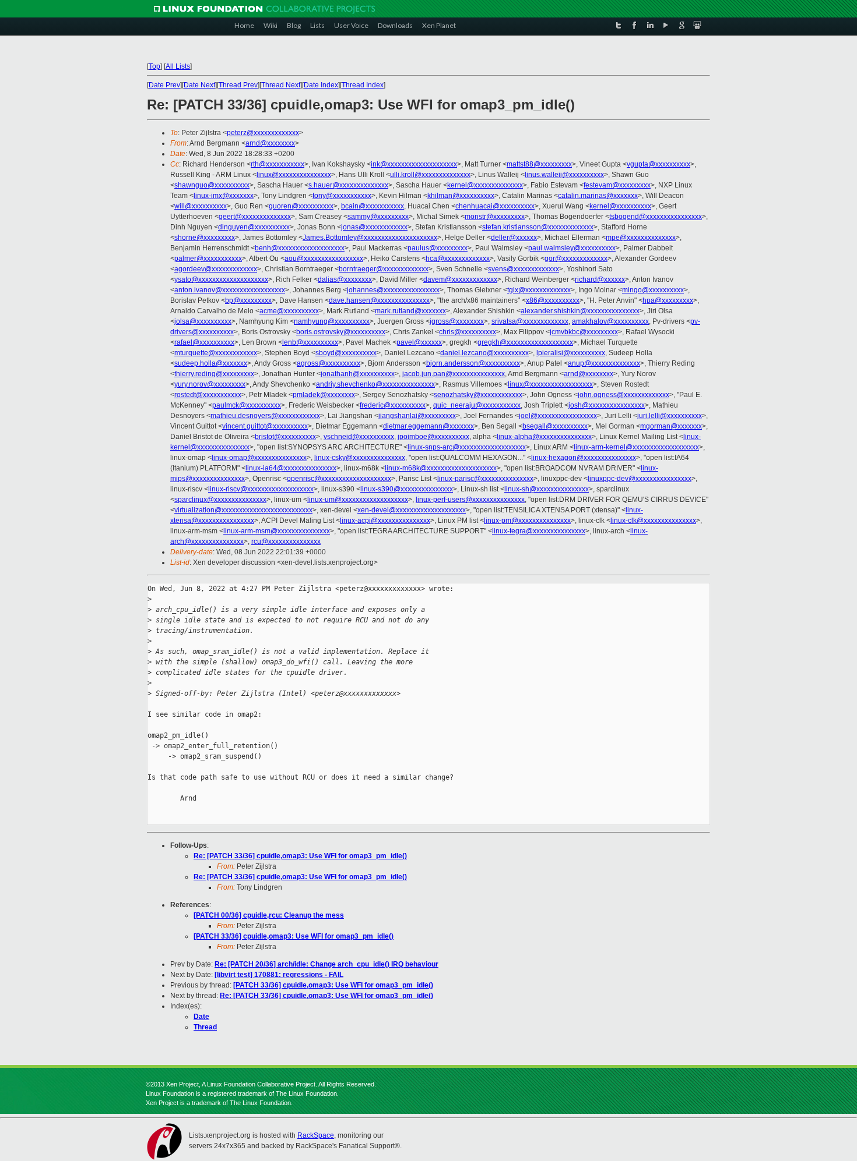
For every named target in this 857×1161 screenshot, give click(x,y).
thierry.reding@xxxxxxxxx (214, 374)
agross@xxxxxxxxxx (328, 363)
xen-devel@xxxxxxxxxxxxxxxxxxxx (411, 510)
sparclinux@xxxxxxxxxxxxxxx (220, 499)
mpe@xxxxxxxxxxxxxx (641, 237)
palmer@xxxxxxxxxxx (208, 258)
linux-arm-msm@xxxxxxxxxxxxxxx (276, 531)
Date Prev (164, 85)
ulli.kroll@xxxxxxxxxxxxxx (430, 175)
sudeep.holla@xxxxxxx (210, 363)
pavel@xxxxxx (419, 342)
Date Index (321, 85)
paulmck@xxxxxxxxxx (246, 405)
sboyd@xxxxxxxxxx (346, 353)
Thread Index (363, 85)
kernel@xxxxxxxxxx (620, 206)
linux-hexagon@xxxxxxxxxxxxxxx (583, 458)
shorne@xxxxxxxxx (204, 237)
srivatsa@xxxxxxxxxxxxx (529, 321)
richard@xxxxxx (600, 279)
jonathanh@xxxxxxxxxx (358, 374)
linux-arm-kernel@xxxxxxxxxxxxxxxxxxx (636, 447)
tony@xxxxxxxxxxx (341, 196)
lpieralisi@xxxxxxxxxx (570, 353)
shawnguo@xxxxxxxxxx (212, 185)
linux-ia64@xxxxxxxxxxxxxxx (290, 468)
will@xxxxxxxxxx (200, 206)
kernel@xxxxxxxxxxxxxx (485, 185)
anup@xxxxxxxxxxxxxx (604, 363)
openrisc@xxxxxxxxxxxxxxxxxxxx (339, 479)
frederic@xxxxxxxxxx (393, 405)
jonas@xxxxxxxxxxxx (374, 227)
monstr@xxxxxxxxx (495, 217)
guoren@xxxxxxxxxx (301, 206)
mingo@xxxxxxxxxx (653, 290)
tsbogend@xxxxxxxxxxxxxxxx (655, 217)
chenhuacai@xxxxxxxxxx (495, 206)
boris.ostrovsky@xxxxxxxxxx (340, 332)
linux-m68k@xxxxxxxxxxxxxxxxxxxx (441, 468)
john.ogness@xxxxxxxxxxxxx (623, 395)
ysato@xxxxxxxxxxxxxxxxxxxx (221, 279)
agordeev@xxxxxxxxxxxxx (215, 269)
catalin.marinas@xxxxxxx (598, 196)
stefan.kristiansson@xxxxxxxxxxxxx (537, 227)
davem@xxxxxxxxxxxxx (460, 279)
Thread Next (280, 85)
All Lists (178, 66)
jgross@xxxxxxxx (457, 321)
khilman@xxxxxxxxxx (460, 196)
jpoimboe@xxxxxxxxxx (433, 437)
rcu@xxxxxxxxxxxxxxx (286, 541)
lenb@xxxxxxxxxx (310, 342)
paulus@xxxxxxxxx (438, 248)
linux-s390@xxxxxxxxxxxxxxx (406, 489)
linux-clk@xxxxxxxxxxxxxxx (653, 520)
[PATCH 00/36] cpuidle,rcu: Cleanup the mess (269, 915)
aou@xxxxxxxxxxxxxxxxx (324, 258)
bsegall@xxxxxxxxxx (555, 426)
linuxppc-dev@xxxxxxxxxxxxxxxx (639, 479)
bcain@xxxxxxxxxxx (372, 206)
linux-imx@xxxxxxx (224, 196)
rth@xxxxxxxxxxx (277, 164)
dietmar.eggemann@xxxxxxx (428, 426)
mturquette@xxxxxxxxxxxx (215, 353)
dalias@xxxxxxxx (345, 279)
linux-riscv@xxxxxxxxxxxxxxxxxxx (261, 489)
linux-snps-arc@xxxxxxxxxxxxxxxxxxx (467, 447)
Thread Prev (238, 85)
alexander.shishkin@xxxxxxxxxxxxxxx (580, 311)
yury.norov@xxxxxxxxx (209, 384)
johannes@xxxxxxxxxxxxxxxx (393, 290)
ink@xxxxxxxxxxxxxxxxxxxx (414, 164)
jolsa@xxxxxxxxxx (202, 321)
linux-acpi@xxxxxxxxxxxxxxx (385, 520)
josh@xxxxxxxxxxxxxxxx (606, 405)
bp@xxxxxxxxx (248, 300)
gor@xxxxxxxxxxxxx (576, 258)
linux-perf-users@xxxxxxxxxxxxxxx (470, 499)
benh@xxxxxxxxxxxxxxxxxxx (300, 248)
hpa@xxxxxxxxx (667, 300)
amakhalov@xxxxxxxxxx (610, 321)
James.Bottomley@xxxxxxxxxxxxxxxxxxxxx (370, 237)
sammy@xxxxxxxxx (378, 217)
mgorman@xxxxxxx (671, 426)
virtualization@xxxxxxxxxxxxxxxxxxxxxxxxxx (243, 510)
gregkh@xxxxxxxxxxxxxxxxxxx (525, 342)
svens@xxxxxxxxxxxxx (523, 269)
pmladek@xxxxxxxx (324, 395)
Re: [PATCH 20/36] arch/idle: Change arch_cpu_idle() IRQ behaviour (326, 964)
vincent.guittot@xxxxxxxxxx (265, 426)
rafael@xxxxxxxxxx (204, 342)
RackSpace (315, 1135)
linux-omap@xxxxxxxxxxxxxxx (259, 458)
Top (154, 66)
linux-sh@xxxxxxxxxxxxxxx (546, 489)
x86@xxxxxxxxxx (552, 300)
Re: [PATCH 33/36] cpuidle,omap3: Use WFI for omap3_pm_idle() (300, 856)
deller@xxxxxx (514, 237)
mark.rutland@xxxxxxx (410, 311)
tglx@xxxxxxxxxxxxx (539, 290)
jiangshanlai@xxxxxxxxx (417, 416)
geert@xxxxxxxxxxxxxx (255, 217)
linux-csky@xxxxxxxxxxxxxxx (359, 458)
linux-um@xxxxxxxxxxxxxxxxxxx (357, 499)
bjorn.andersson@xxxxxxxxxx (473, 363)
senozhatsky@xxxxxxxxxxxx (478, 395)
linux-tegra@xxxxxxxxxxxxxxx (538, 531)
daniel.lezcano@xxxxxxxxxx (484, 353)
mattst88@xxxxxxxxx (539, 164)
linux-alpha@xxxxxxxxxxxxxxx (544, 437)
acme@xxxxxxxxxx (289, 311)
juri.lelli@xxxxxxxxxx (669, 416)
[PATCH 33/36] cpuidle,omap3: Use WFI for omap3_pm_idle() (294, 936)
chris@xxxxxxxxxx (467, 332)
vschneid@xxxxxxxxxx (359, 437)
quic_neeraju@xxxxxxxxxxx (477, 405)
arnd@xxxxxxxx (270, 143)
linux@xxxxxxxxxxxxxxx (294, 175)
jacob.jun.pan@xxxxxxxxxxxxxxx (453, 374)
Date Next (199, 85)
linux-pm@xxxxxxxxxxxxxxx (527, 520)
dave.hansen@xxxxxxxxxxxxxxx (379, 300)
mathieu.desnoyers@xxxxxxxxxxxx (265, 416)
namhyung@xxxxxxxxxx (332, 321)
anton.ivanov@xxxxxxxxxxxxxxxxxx (229, 290)
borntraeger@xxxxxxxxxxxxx (383, 269)
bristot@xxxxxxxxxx (285, 437)
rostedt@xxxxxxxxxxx (207, 395)
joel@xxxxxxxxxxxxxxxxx (558, 416)
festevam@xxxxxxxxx (617, 185)
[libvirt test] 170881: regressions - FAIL (279, 975)
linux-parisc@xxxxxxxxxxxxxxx (485, 479)
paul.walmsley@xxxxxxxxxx (572, 248)
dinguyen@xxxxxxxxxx (254, 227)
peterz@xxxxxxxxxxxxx (263, 133)
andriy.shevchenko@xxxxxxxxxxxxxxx (375, 384)
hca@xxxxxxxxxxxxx (458, 258)
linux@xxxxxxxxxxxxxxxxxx (550, 384)
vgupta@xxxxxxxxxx (658, 164)
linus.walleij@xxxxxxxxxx (564, 175)
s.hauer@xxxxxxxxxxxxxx (348, 185)
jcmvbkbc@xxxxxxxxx (584, 332)
